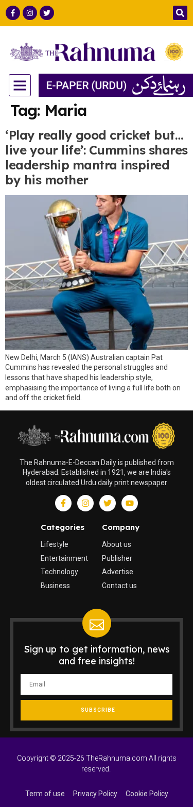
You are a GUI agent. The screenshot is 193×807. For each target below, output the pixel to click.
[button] (180, 13)
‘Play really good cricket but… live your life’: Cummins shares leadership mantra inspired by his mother (96, 157)
